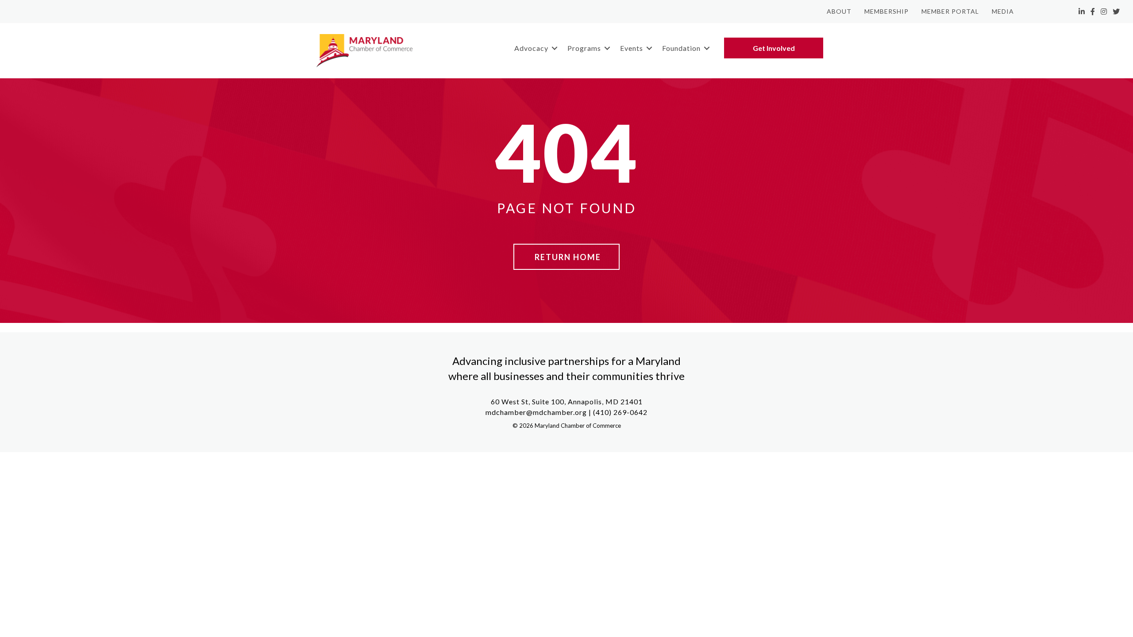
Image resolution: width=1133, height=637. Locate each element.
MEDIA (1003, 11)
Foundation (681, 48)
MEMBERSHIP (886, 11)
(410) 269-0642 (620, 412)
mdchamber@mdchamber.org (536, 412)
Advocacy (531, 48)
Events (631, 48)
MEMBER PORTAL (950, 11)
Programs (584, 48)
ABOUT (839, 11)
